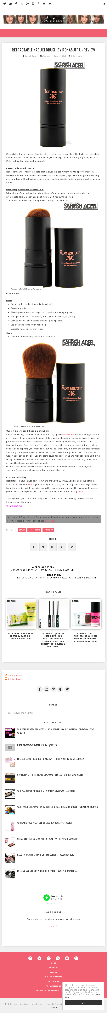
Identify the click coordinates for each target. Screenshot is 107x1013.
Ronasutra (48, 530)
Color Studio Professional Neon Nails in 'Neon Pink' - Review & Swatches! (85, 637)
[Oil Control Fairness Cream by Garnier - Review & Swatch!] (20, 615)
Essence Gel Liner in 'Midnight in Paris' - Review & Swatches (47, 870)
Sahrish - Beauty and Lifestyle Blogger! (28, 1004)
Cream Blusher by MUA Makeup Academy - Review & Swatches (48, 838)
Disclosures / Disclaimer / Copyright (53, 991)
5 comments (76, 56)
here (30, 484)
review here (68, 434)
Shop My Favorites (53, 977)
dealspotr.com (53, 903)
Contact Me (53, 981)
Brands (53, 972)
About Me (53, 968)
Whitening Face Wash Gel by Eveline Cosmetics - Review (45, 822)
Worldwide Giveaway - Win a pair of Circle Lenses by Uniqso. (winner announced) (58, 806)
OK (83, 1002)
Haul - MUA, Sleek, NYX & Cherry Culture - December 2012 (45, 854)
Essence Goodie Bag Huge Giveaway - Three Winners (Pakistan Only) (51, 758)
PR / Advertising (53, 986)
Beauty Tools (34, 530)
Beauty (22, 530)
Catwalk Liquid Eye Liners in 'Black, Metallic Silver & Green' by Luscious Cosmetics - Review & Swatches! (53, 640)
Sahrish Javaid (15, 675)
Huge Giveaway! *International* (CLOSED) (37, 745)
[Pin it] (72, 547)
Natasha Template (55, 1004)
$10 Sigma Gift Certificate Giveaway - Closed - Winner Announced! (50, 774)
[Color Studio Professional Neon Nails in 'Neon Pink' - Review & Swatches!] (85, 615)
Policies (50, 520)
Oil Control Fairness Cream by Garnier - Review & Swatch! (20, 636)
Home (53, 963)
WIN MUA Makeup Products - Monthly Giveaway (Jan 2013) (46, 790)
